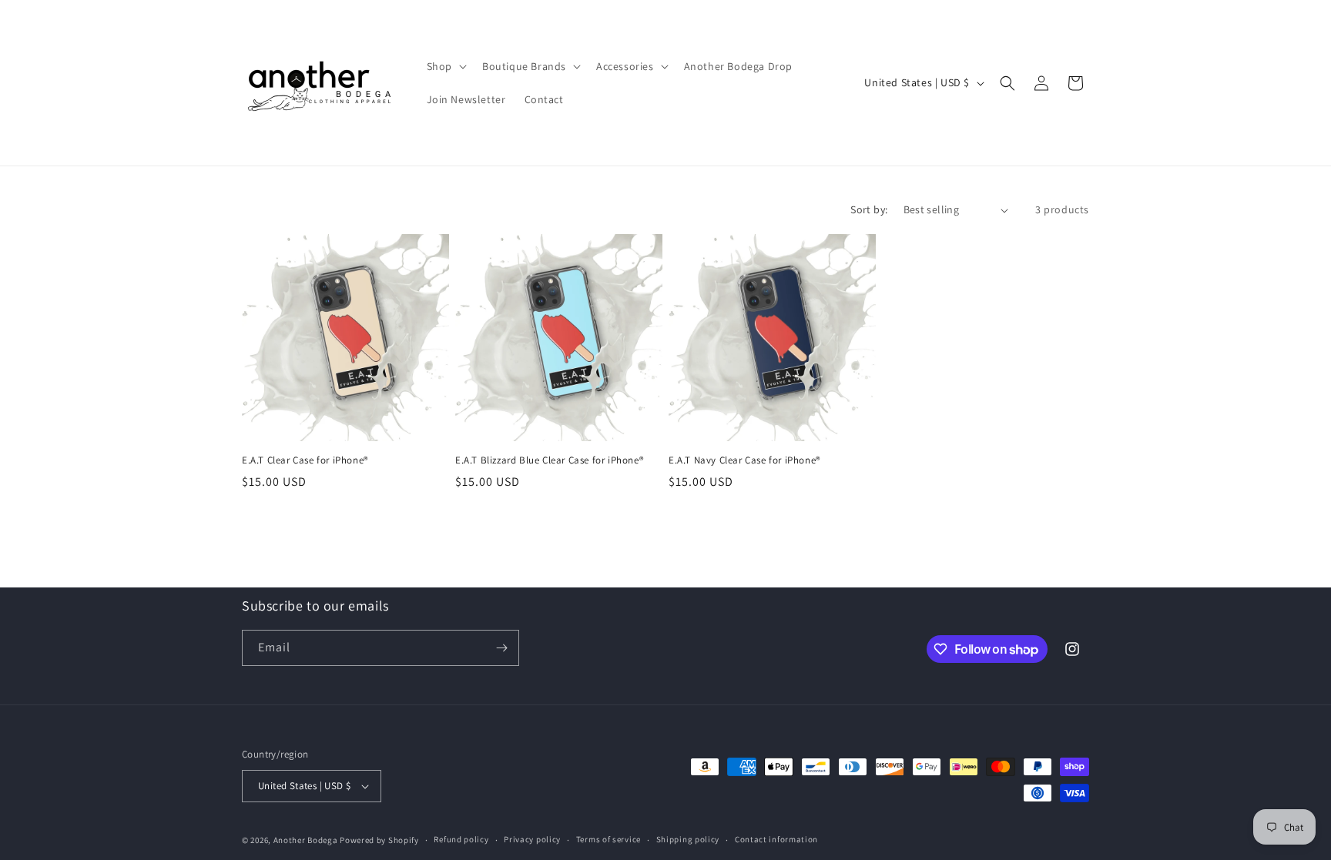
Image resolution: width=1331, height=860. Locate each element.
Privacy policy (532, 839)
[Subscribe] (501, 648)
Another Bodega (305, 840)
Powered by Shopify (379, 840)
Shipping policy (688, 839)
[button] (445, 66)
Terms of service (608, 839)
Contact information (776, 839)
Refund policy (461, 839)
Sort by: (868, 209)
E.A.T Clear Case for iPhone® (305, 460)
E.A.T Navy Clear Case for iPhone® (744, 460)
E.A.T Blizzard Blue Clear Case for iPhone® (549, 460)
